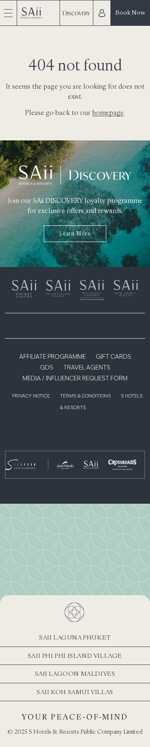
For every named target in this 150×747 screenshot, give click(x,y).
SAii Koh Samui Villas (75, 692)
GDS (46, 368)
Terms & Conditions (85, 396)
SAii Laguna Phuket (75, 637)
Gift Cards (113, 357)
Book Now (130, 12)
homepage (108, 112)
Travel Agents (86, 368)
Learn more (75, 233)
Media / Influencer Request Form (75, 379)
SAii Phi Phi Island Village (75, 656)
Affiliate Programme (52, 357)
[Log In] (101, 12)
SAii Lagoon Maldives (75, 673)
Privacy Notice (31, 396)
